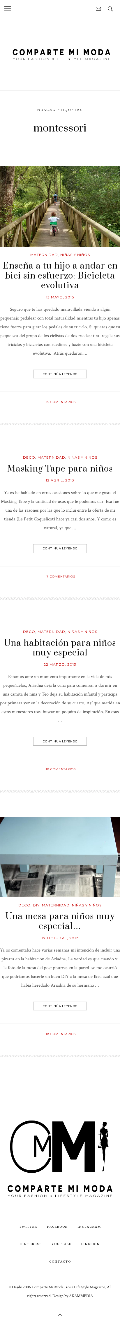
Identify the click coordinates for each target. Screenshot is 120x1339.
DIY (36, 905)
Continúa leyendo (60, 374)
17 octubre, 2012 (60, 938)
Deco (29, 457)
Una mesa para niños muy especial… (60, 921)
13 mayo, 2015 (60, 297)
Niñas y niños (75, 254)
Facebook (57, 1226)
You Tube (61, 1243)
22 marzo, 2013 (60, 664)
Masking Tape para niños (60, 468)
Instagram (89, 1226)
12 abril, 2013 (60, 480)
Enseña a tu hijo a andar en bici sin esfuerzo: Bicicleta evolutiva (60, 275)
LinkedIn (90, 1243)
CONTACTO (60, 1261)
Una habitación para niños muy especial (60, 648)
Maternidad (44, 254)
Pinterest (31, 1243)
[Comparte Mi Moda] (60, 54)
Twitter (28, 1226)
